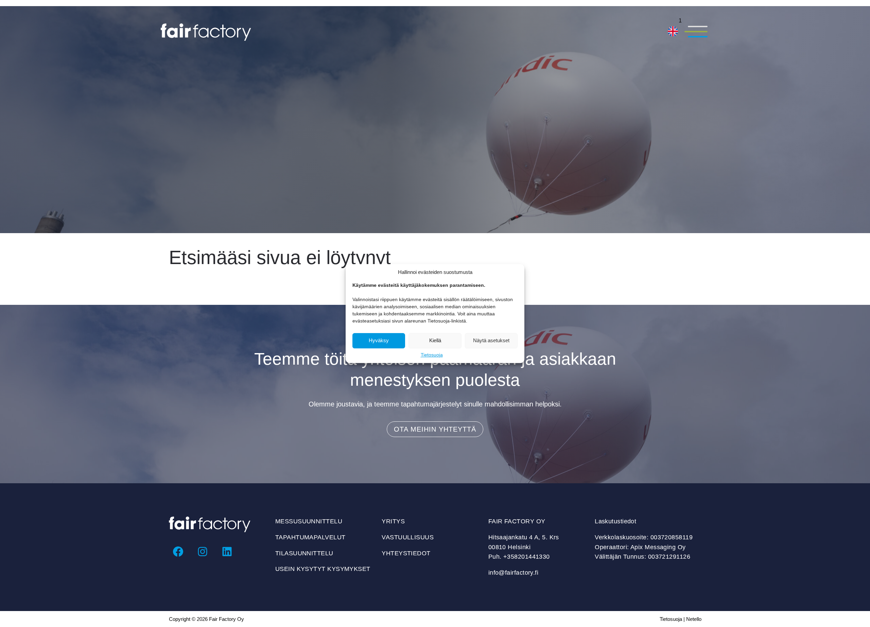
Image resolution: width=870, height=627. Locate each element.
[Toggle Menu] (696, 32)
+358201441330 (526, 556)
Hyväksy (379, 340)
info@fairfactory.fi (513, 572)
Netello (693, 619)
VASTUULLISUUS (408, 537)
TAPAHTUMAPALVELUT (310, 537)
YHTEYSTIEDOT (406, 553)
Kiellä (435, 340)
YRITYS (393, 521)
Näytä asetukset (491, 340)
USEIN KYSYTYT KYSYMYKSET (322, 568)
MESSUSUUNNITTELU (308, 521)
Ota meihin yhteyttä (435, 429)
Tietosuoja (432, 355)
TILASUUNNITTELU (304, 553)
